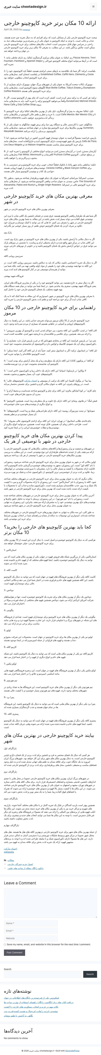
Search (7, 969)
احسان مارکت (30, 380)
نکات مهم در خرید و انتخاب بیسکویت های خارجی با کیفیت (31, 1007)
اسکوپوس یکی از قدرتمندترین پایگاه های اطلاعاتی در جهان (31, 998)
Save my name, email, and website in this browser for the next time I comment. (49, 944)
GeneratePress (72, 1050)
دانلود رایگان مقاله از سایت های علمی (25, 868)
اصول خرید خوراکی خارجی (20, 864)
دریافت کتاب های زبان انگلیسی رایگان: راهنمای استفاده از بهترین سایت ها (38, 1002)
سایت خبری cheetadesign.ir (25, 7)
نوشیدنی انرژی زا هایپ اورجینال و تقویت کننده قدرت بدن (31, 1011)
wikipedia (9, 852)
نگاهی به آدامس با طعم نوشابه (18, 1015)
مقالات (10, 860)
